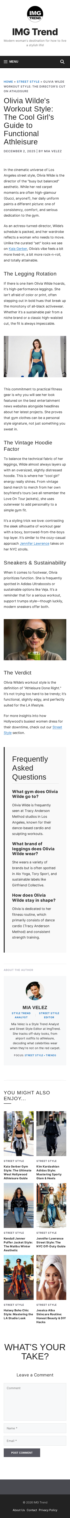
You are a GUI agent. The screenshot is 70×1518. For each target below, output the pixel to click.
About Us (19, 1510)
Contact (32, 1510)
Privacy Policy (48, 1510)
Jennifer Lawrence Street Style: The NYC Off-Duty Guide (51, 1242)
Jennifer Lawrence (34, 543)
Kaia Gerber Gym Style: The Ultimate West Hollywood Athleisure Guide (18, 1172)
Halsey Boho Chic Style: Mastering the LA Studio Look (18, 1314)
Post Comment (22, 1452)
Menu (13, 61)
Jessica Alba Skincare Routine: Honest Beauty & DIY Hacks (51, 1316)
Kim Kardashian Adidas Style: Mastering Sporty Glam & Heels (49, 1172)
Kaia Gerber (18, 249)
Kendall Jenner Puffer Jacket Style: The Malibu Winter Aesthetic (18, 1244)
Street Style (28, 81)
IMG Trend (35, 31)
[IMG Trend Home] (35, 14)
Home (8, 81)
